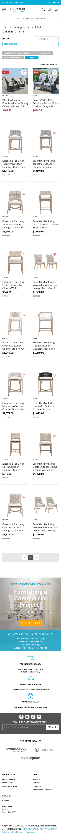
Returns (36, 783)
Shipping (36, 779)
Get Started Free (30, 623)
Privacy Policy (50, 828)
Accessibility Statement (42, 789)
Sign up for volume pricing (13, 3)
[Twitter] (27, 717)
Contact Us (37, 786)
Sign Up (52, 727)
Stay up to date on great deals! (29, 722)
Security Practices (26, 831)
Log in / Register (8, 779)
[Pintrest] (33, 717)
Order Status (7, 783)
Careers (5, 800)
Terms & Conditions (32, 828)
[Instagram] (39, 717)
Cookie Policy (9, 831)
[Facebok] (21, 717)
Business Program (9, 786)
